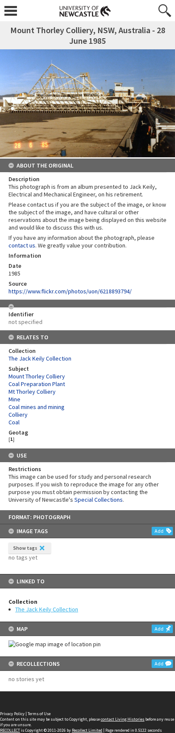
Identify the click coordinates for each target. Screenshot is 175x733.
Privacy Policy (12, 713)
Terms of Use (39, 713)
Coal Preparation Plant (36, 384)
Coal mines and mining (36, 407)
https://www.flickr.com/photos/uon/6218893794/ (70, 291)
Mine (14, 399)
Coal (14, 422)
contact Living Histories (122, 719)
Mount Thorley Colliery (36, 376)
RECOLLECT (10, 730)
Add (159, 531)
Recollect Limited (87, 730)
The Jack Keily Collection (46, 609)
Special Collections (98, 499)
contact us (21, 245)
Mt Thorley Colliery (32, 391)
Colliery (18, 414)
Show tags (25, 548)
